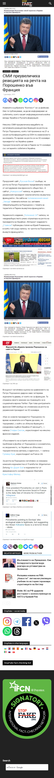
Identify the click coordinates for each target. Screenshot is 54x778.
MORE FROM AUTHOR (33, 553)
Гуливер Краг (9, 454)
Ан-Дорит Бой (17, 467)
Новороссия (16, 191)
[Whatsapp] (20, 100)
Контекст (15, 71)
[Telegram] (30, 100)
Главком (7, 225)
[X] (15, 100)
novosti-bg (6, 71)
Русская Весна (27, 181)
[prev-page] (4, 603)
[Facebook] (5, 100)
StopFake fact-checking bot (17, 662)
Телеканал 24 (30, 215)
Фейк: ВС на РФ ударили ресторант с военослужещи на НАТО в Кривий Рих (34, 593)
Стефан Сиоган (17, 430)
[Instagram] (36, 100)
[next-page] (8, 603)
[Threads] (41, 100)
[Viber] (10, 100)
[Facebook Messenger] (25, 100)
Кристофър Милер (11, 474)
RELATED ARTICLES (12, 553)
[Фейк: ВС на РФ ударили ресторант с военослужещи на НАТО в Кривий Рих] (9, 593)
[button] (4, 3)
